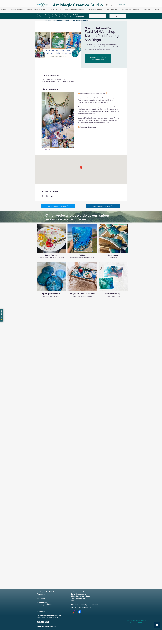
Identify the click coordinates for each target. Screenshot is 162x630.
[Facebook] (79, 612)
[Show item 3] (63, 143)
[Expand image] (58, 115)
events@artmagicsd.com (46, 626)
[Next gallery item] (72, 115)
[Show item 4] (72, 143)
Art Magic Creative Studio (78, 4)
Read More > (46, 150)
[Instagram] (73, 612)
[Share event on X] (47, 196)
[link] (122, 5)
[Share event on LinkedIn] (51, 196)
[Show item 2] (54, 143)
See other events (98, 59)
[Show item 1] (46, 143)
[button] (17, 10)
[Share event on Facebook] (42, 196)
